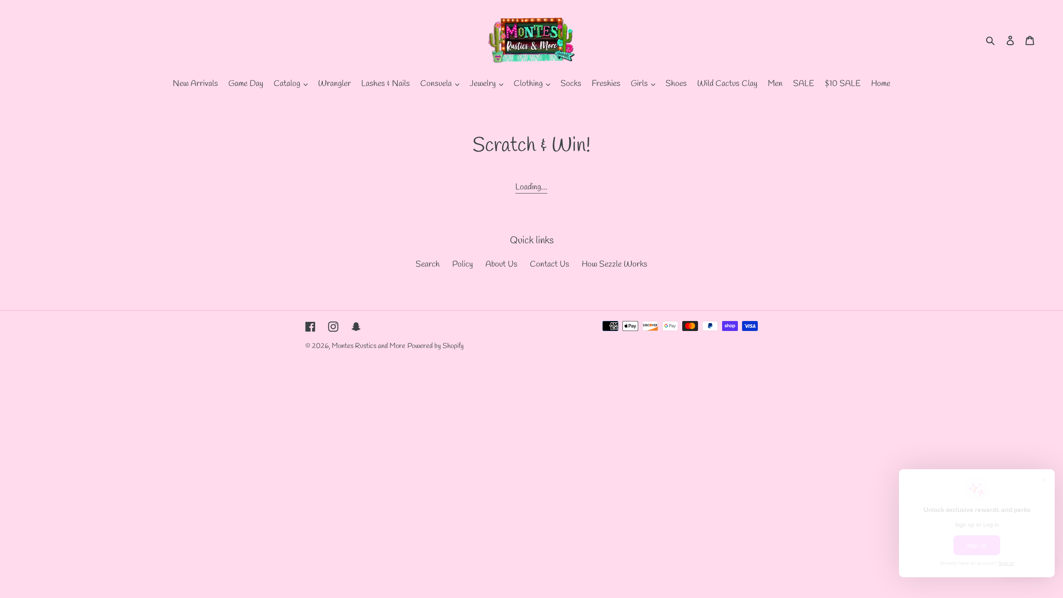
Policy (462, 264)
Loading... (531, 187)
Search (428, 264)
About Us (501, 264)
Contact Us (549, 264)
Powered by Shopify (435, 346)
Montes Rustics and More (368, 346)
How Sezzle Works (614, 264)
